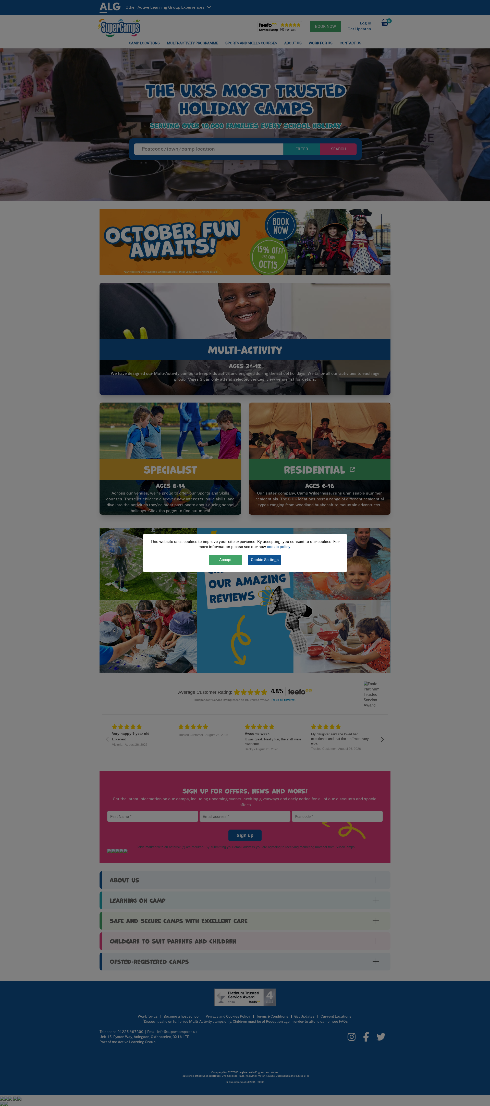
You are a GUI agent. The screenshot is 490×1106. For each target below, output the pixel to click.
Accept (225, 560)
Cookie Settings (265, 560)
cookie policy (278, 547)
